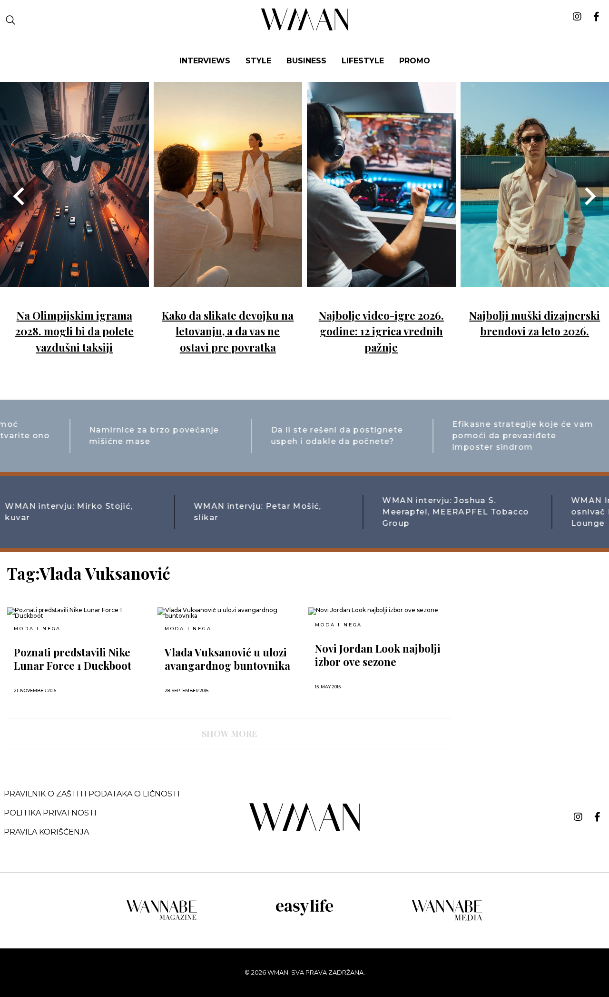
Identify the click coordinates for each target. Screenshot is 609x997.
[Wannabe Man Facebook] (597, 817)
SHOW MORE (229, 733)
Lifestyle (363, 60)
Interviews (204, 60)
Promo (414, 60)
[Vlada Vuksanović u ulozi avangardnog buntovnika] (228, 613)
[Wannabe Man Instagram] (578, 817)
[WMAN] (304, 28)
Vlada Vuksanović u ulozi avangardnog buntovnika (227, 658)
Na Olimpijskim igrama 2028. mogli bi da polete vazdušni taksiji (74, 331)
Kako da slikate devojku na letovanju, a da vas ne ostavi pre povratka (228, 331)
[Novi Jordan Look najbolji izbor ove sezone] (379, 611)
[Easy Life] (304, 913)
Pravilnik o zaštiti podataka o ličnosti (92, 793)
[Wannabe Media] (447, 919)
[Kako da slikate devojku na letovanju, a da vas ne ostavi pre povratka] (228, 279)
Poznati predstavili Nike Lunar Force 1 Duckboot (72, 658)
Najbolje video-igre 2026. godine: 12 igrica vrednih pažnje (381, 331)
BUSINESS (306, 60)
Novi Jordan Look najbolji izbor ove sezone (378, 655)
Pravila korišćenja (46, 831)
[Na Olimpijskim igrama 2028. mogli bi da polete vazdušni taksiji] (74, 279)
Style (258, 60)
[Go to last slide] (20, 196)
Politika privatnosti (50, 812)
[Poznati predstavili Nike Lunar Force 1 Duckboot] (78, 613)
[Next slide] (589, 196)
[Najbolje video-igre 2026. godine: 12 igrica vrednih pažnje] (381, 279)
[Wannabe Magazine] (162, 919)
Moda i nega (37, 628)
